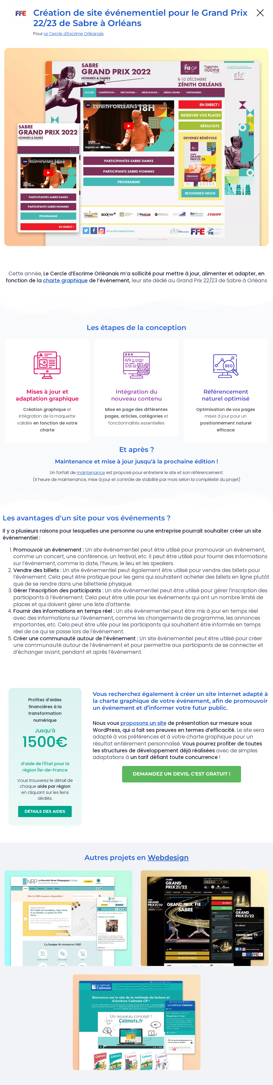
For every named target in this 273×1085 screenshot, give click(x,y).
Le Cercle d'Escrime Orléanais (74, 34)
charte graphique (65, 280)
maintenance (91, 473)
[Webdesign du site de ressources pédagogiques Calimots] (136, 1022)
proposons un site (143, 723)
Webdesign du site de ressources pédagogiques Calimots (124, 1058)
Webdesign (168, 857)
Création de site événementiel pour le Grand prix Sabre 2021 (198, 954)
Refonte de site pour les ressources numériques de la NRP (59, 954)
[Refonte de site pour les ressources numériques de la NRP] (68, 918)
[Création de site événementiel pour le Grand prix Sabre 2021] (204, 918)
